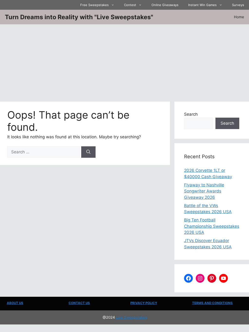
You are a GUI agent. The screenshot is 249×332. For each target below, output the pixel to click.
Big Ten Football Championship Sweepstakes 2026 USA (211, 226)
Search (191, 114)
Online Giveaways (164, 5)
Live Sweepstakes (131, 317)
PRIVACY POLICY (143, 303)
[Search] (88, 152)
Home (239, 17)
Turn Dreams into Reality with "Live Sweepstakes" (79, 17)
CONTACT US (79, 303)
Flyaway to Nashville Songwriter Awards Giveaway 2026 (204, 191)
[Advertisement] (124, 61)
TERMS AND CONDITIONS (212, 303)
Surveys (238, 5)
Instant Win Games (202, 5)
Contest (130, 5)
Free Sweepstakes (94, 5)
